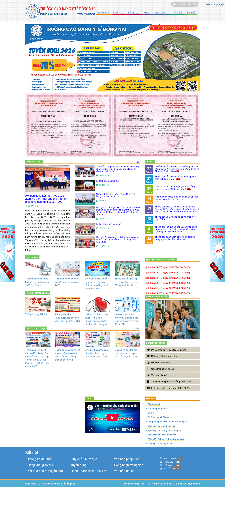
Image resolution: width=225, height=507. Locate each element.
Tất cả (135, 162)
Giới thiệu (118, 12)
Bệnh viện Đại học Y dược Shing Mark (166, 439)
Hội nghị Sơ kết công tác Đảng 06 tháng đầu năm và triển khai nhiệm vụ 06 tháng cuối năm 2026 (117, 239)
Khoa (147, 12)
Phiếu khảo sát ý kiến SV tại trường (168, 349)
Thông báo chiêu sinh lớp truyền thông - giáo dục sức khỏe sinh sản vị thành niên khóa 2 (67, 354)
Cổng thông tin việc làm (163, 368)
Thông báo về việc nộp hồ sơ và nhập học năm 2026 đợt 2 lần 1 (175, 177)
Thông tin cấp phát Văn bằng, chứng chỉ (171, 381)
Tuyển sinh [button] (159, 12)
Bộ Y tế (151, 412)
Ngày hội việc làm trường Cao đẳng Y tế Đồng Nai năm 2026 (115, 195)
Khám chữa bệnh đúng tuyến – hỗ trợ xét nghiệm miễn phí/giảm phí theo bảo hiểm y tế (96, 319)
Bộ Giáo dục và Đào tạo (159, 417)
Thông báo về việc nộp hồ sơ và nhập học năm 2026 (175, 217)
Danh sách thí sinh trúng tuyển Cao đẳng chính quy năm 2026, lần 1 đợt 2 (175, 187)
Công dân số (154, 404)
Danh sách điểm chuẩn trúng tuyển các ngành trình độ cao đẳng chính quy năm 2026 (96, 283)
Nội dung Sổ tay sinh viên (164, 356)
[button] (38, 57)
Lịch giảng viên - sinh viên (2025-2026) (170, 387)
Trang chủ (103, 12)
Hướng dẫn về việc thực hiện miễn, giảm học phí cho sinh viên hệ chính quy (176, 197)
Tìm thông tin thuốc (157, 408)
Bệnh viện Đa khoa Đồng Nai (161, 425)
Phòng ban (134, 12)
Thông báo (177, 12)
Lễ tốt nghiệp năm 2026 (107, 180)
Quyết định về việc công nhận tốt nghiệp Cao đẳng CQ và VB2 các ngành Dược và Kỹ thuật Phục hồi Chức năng (177, 169)
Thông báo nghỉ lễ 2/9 (36, 314)
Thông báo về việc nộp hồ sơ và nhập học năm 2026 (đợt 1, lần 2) (126, 282)
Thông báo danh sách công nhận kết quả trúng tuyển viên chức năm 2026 (175, 238)
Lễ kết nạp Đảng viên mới (108, 223)
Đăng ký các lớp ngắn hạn (160, 443)
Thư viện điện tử (159, 375)
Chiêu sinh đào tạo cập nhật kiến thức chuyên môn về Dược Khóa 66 (96, 353)
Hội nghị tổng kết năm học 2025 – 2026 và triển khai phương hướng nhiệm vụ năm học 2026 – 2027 (45, 198)
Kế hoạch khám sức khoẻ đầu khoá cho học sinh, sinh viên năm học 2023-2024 (126, 319)
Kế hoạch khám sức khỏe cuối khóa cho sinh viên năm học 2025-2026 (67, 317)
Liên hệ (191, 12)
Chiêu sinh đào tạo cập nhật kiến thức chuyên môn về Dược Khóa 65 (126, 353)
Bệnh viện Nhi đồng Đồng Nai (162, 434)
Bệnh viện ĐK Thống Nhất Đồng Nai (165, 430)
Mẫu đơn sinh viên (160, 362)
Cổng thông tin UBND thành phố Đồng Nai (168, 421)
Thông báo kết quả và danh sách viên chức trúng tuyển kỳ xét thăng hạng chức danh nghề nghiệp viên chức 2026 (176, 229)
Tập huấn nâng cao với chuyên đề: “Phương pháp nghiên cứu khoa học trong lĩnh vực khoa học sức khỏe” (117, 169)
